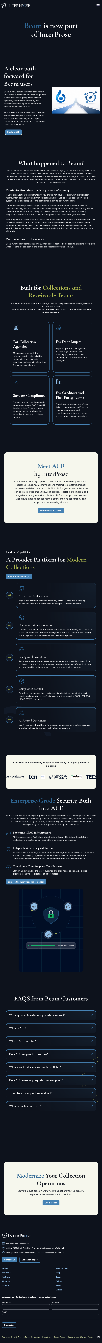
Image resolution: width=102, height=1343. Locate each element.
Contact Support (30, 1259)
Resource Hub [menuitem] (62, 1268)
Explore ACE (13, 132)
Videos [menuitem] (59, 1290)
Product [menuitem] (5, 1268)
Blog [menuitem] (58, 1273)
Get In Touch (51, 1202)
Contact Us (9, 1259)
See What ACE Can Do (51, 510)
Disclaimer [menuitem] (46, 1337)
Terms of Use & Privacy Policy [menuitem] (80, 1337)
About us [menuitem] (6, 1281)
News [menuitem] (58, 1285)
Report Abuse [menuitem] (59, 1337)
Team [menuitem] (58, 1277)
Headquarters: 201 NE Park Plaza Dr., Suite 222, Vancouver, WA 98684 (35, 1253)
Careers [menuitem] (5, 1285)
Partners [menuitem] (6, 1277)
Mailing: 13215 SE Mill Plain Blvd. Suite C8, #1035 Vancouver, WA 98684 (35, 1248)
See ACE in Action (17, 576)
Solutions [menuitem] (6, 1273)
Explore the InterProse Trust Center (26, 882)
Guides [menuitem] (59, 1281)
